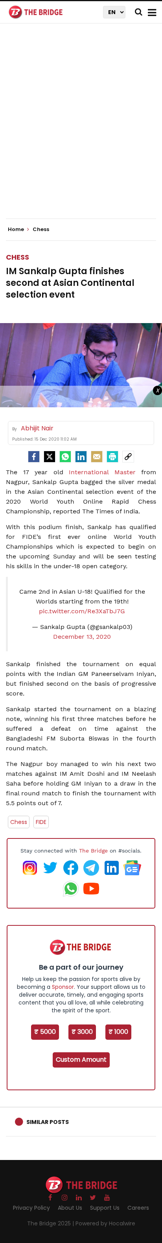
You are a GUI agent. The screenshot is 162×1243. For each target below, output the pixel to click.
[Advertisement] (81, 127)
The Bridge (93, 850)
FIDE (41, 822)
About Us (70, 1208)
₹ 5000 (45, 1031)
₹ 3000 (82, 1031)
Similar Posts (47, 1122)
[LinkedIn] (81, 457)
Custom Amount (81, 1059)
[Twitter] (49, 457)
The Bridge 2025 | (51, 1223)
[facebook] (34, 457)
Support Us (105, 1208)
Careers (138, 1208)
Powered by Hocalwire (105, 1223)
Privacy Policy (31, 1208)
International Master (102, 472)
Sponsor (63, 987)
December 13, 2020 (82, 636)
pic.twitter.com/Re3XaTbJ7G (82, 611)
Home (16, 229)
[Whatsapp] (65, 457)
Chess (17, 257)
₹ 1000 (118, 1031)
